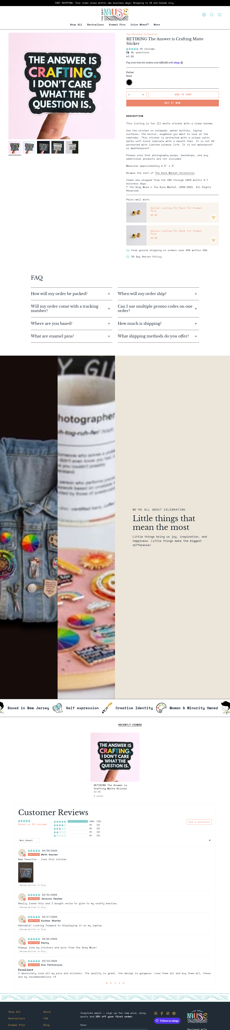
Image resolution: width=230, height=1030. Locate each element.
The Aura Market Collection (174, 173)
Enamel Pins (16, 1025)
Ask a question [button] (199, 822)
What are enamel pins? (52, 336)
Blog (46, 1025)
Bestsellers (16, 1018)
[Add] (213, 217)
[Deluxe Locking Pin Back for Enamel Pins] (136, 212)
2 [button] (111, 983)
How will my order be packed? (60, 293)
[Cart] (219, 15)
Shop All (14, 1011)
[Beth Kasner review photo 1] (25, 872)
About (47, 1011)
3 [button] (115, 983)
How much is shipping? (140, 323)
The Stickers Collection (141, 34)
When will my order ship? (143, 293)
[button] (117, 25)
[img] (34, 850)
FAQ (45, 1018)
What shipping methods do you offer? (153, 336)
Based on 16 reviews (32, 824)
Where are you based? (51, 323)
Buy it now (172, 103)
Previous (8, 86)
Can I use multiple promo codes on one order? (155, 308)
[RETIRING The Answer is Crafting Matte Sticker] (115, 757)
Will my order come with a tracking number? (64, 308)
